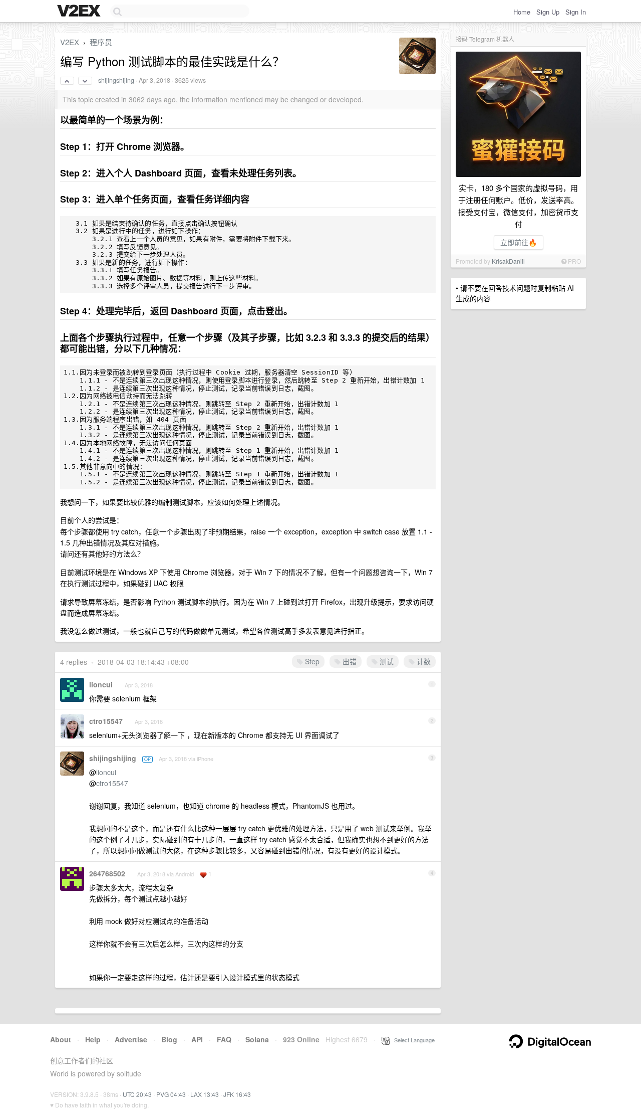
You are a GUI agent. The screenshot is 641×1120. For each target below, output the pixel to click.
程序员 (101, 42)
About (60, 1039)
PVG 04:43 (171, 1094)
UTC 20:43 (137, 1094)
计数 (423, 661)
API (197, 1039)
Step (311, 661)
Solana (257, 1039)
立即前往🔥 (518, 242)
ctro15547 (106, 721)
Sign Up (547, 12)
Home (521, 12)
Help (93, 1039)
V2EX (69, 42)
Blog (169, 1039)
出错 (349, 661)
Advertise (131, 1039)
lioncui (101, 684)
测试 (386, 661)
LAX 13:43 (204, 1094)
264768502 (107, 873)
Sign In (575, 12)
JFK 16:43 (237, 1094)
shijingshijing (116, 80)
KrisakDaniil (508, 261)
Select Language (412, 1040)
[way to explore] (80, 11)
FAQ (224, 1039)
